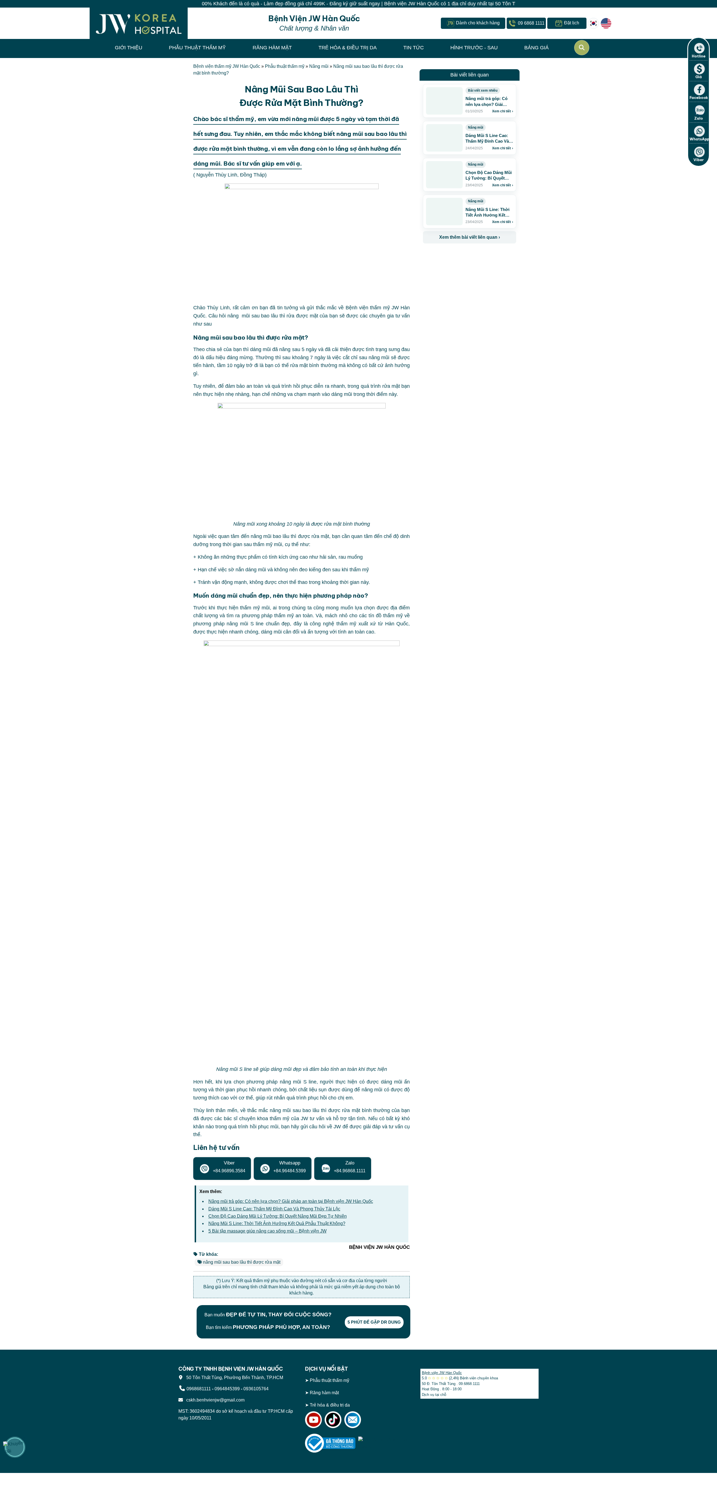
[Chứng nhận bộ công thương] (330, 1443)
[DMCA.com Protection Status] (383, 1443)
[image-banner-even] (456, 255)
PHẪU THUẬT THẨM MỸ (197, 47)
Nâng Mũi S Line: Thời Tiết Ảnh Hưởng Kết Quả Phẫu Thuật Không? (276, 1223)
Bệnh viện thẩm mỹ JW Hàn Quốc (226, 66)
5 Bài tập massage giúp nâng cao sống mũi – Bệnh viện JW (267, 1231)
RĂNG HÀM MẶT (272, 47)
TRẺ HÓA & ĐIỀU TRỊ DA (347, 47)
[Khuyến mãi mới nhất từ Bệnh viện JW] (15, 1447)
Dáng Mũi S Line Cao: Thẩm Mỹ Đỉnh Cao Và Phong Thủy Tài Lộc (274, 1208)
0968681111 (199, 1388)
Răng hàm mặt (324, 1392)
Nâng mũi (319, 66)
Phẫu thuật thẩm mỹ (284, 66)
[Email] (352, 1419)
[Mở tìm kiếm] (581, 47)
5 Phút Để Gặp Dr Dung (374, 1322)
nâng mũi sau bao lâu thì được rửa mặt (241, 1262)
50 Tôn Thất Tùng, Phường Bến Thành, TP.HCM (233, 1377)
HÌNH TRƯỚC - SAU (474, 47)
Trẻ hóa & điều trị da (330, 1405)
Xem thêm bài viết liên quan (469, 237)
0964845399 (227, 1388)
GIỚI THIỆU (128, 47)
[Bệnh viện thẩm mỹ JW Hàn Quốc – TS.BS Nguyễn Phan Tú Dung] (139, 23)
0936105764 (256, 1388)
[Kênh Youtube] (313, 1419)
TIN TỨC (413, 47)
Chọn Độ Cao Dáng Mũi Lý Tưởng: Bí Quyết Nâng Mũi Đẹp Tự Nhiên (277, 1216)
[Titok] (333, 1419)
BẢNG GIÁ (536, 47)
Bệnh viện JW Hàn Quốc (442, 1373)
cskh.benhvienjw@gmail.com (214, 1400)
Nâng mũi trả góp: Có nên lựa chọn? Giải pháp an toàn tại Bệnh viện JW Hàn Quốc (290, 1201)
